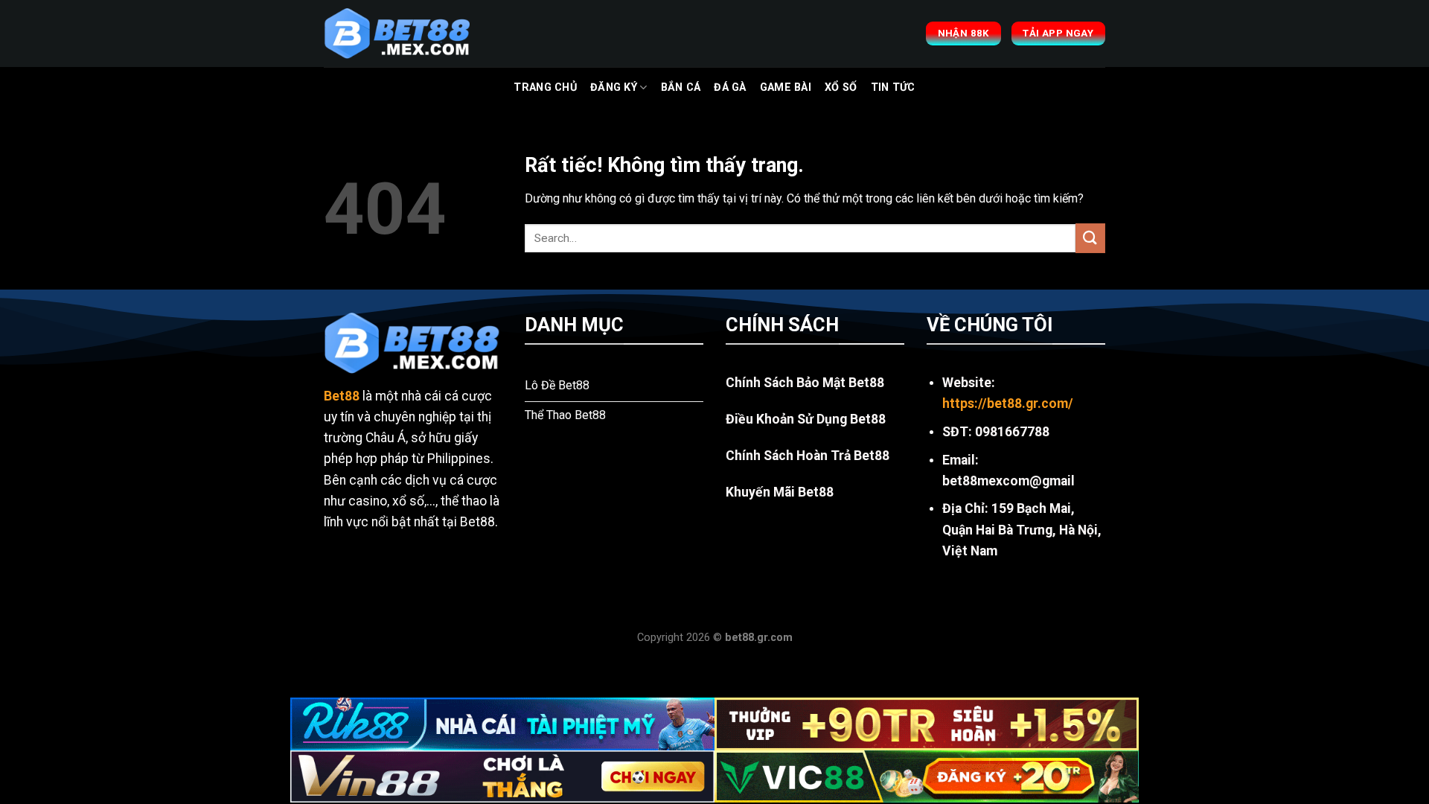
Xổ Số (841, 87)
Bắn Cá (681, 87)
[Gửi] (1090, 237)
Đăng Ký (613, 87)
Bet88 (341, 396)
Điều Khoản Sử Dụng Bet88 (806, 419)
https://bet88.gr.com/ (1007, 403)
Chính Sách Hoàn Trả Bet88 (807, 455)
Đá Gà (730, 87)
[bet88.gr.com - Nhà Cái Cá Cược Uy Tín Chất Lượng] (398, 33)
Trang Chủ (545, 87)
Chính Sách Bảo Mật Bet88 (805, 382)
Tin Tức (893, 87)
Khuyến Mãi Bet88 (780, 492)
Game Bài (785, 87)
